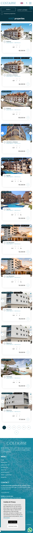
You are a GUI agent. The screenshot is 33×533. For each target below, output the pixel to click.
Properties (4, 462)
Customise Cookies (12, 526)
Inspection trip (5, 465)
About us (3, 470)
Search (8, 9)
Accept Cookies (12, 522)
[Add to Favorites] (30, 25)
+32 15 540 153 (5, 492)
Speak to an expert (6, 475)
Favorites (3, 477)
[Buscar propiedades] (26, 3)
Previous (2, 32)
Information (4, 467)
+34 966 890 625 (6, 489)
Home (2, 460)
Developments (5, 472)
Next (30, 32)
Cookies (28, 524)
